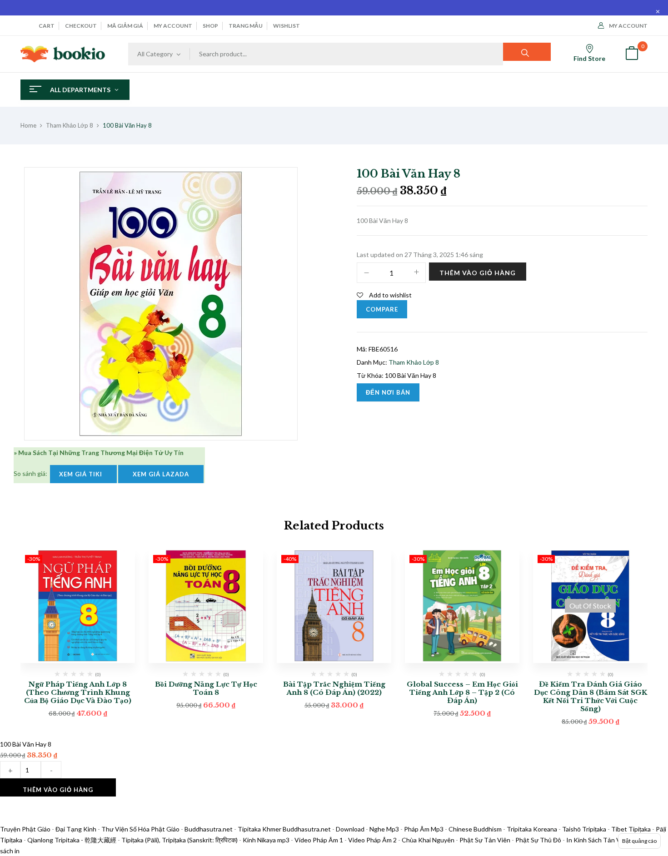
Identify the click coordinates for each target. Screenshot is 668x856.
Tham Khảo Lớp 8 (69, 125)
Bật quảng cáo (639, 840)
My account (173, 25)
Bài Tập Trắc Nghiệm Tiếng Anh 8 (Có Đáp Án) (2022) (334, 688)
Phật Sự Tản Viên (484, 840)
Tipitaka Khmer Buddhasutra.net (284, 829)
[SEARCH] (527, 52)
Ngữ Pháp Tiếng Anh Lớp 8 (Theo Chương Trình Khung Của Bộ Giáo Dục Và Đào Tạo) (77, 692)
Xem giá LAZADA (160, 474)
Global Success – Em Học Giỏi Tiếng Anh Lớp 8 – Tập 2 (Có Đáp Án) (462, 692)
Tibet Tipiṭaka (631, 829)
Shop (210, 25)
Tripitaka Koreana (532, 829)
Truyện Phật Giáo (25, 829)
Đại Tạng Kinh (75, 829)
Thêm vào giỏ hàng (477, 273)
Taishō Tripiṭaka (585, 829)
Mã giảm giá (125, 25)
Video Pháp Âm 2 (372, 840)
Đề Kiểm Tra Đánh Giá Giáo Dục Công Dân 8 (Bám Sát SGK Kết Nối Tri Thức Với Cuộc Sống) (590, 696)
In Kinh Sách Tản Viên (597, 840)
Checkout (81, 25)
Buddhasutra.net (208, 829)
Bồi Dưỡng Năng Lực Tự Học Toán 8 (206, 688)
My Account (628, 25)
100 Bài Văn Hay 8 (410, 375)
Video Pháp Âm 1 (318, 840)
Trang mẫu (246, 25)
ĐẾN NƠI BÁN (388, 392)
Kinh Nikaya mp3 (267, 840)
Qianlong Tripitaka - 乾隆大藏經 (71, 840)
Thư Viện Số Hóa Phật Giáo (140, 829)
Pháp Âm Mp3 (424, 829)
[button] (631, 54)
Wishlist (286, 25)
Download (350, 829)
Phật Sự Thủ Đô (538, 840)
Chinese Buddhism (475, 829)
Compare (382, 309)
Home (28, 125)
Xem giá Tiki (83, 474)
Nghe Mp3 (384, 829)
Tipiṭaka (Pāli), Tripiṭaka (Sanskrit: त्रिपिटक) (179, 840)
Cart (47, 25)
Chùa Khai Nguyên (428, 840)
